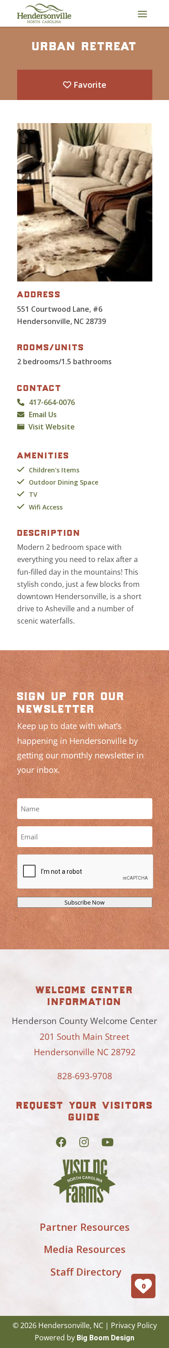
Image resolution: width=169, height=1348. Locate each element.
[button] (142, 13)
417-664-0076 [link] (52, 402)
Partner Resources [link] (85, 1227)
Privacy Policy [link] (134, 1325)
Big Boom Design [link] (105, 1338)
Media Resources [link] (85, 1249)
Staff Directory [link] (86, 1271)
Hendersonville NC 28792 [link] (85, 1052)
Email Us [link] (43, 414)
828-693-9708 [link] (84, 1076)
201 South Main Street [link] (84, 1037)
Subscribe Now (84, 902)
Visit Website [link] (51, 427)
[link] (44, 13)
